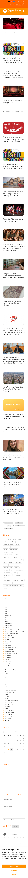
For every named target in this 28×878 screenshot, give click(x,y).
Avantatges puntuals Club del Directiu (14, 631)
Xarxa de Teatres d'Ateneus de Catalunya (13, 585)
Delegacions (8, 645)
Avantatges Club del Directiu (12, 629)
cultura (16, 554)
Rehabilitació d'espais (10, 692)
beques (13, 547)
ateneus (17, 544)
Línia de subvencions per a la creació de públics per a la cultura (13, 484)
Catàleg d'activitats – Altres (12, 633)
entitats (13, 559)
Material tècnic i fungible (11, 670)
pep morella (7, 572)
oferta (12, 570)
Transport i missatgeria (11, 710)
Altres (6, 621)
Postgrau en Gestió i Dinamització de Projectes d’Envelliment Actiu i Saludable (13, 276)
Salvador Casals (8, 577)
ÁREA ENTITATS (20, 1)
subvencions (7, 580)
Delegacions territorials (11, 647)
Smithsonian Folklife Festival (12, 700)
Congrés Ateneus (9, 637)
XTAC (5, 588)
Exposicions (8, 655)
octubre (6, 570)
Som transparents (9, 702)
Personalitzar (14, 870)
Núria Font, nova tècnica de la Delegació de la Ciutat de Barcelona (13, 389)
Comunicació (8, 635)
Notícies (7, 676)
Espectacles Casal (9, 651)
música (16, 567)
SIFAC (6, 698)
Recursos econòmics (10, 688)
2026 (6, 613)
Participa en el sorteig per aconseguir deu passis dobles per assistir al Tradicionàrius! (13, 166)
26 (11, 749)
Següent (19, 525)
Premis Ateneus (7, 575)
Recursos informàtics (10, 690)
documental (16, 557)
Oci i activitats (8, 680)
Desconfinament (9, 649)
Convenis (7, 639)
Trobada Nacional (9, 712)
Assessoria (7, 627)
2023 (6, 607)
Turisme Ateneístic (9, 714)
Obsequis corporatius (10, 678)
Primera (9, 522)
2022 (6, 605)
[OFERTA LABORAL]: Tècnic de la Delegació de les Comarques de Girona (13, 416)
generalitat (18, 562)
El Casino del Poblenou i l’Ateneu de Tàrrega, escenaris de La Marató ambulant (13, 512)
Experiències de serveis (11, 653)
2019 (14, 539)
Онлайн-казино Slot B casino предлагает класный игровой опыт (14, 430)
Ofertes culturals (9, 682)
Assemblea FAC (9, 625)
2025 (6, 611)
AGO (5, 541)
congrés (6, 552)
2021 (6, 603)
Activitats (7, 617)
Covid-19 (13, 552)
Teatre (22, 580)
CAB (19, 547)
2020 (19, 539)
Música (6, 672)
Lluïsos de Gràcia (8, 567)
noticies (7, 674)
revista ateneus (17, 575)
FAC (5, 562)
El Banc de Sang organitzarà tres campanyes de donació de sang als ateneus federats (13, 139)
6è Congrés (8, 615)
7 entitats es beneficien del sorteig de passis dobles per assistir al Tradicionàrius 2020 (13, 60)
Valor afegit (8, 718)
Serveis (7, 696)
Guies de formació (9, 666)
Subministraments (9, 704)
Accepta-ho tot (14, 866)
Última (7, 528)
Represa (7, 694)
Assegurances (8, 623)
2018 (9, 539)
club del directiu (13, 549)
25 (8, 749)
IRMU (11, 565)
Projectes (7, 686)
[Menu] (24, 11)
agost (14, 732)
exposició (20, 559)
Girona (5, 565)
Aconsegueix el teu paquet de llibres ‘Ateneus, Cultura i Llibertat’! (13, 303)
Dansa (6, 643)
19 (4, 539)
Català (5, 549)
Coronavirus (8, 641)
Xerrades (7, 720)
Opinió (6, 684)
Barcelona (6, 547)
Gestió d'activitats (9, 661)
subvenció (15, 580)
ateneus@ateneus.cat (20, 5)
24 (5, 749)
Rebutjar (14, 874)
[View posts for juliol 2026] (4, 732)
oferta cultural (19, 570)
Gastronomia (8, 659)
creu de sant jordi (8, 554)
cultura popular (7, 557)
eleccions (6, 559)
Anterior (19, 522)
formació (11, 562)
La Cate (17, 565)
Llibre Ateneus (8, 668)
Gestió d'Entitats (9, 663)
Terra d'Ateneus (7, 583)
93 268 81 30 (21, 4)
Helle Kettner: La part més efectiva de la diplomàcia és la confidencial (13, 457)
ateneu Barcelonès (8, 544)
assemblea (11, 541)
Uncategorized (9, 716)
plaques (14, 572)
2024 (6, 609)
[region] (14, 862)
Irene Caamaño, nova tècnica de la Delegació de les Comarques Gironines (13, 194)
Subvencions (8, 706)
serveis (16, 577)
